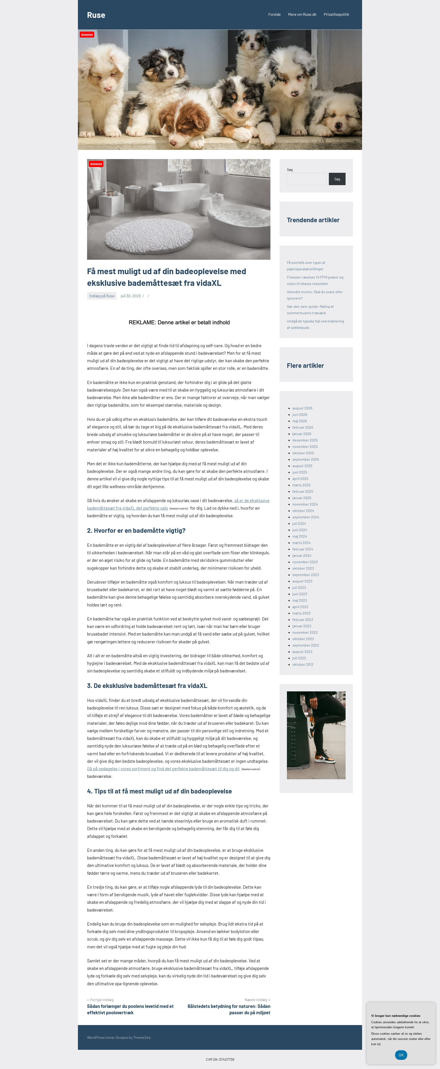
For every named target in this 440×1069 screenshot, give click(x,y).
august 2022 (302, 651)
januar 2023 (301, 626)
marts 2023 (301, 613)
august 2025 (302, 465)
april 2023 (300, 606)
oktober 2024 (303, 510)
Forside (274, 14)
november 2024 (305, 504)
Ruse (96, 14)
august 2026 (302, 408)
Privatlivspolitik (336, 14)
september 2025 (305, 459)
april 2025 (300, 478)
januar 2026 (301, 433)
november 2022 (305, 632)
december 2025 (305, 440)
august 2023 (302, 581)
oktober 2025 (303, 453)
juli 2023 (299, 587)
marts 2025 (301, 485)
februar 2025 (302, 491)
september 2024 (305, 517)
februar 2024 (302, 549)
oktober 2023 (303, 568)
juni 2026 (299, 414)
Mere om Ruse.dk (302, 14)
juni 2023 (299, 594)
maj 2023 (299, 600)
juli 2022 (299, 658)
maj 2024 (299, 536)
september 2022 (305, 645)
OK (401, 1055)
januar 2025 (301, 497)
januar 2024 (301, 555)
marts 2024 (301, 542)
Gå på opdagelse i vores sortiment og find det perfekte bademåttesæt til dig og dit (163, 768)
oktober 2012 (303, 664)
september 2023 (305, 574)
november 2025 (305, 446)
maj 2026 (299, 421)
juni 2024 (299, 530)
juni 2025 (299, 472)
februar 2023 (302, 619)
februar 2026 (302, 427)
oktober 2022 (303, 638)
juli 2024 (299, 523)
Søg (290, 169)
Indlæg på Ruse (101, 295)
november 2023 (305, 562)
